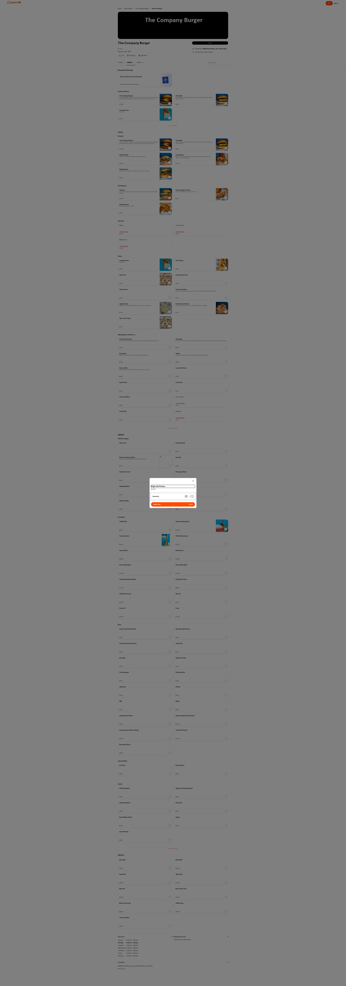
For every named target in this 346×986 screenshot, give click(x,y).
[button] (173, 504)
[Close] (193, 481)
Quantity (155, 496)
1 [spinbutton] (189, 496)
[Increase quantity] (192, 496)
